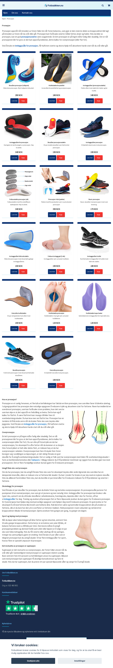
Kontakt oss (27, 12)
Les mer (14, 101)
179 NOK (94, 209)
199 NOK (56, 152)
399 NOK (56, 209)
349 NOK (94, 95)
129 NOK (56, 323)
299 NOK (18, 95)
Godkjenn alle (33, 661)
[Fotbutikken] (53, 5)
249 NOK (56, 95)
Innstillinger (79, 661)
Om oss (15, 12)
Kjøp (23, 101)
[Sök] (102, 5)
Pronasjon (10, 19)
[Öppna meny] (4, 5)
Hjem (5, 12)
